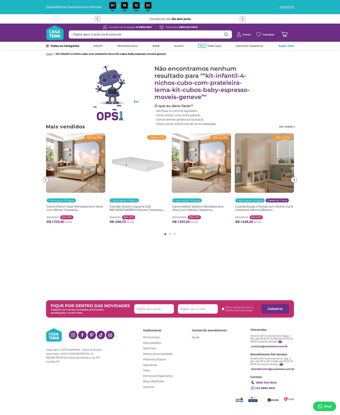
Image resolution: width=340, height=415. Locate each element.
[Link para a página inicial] (49, 54)
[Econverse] (273, 399)
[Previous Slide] (46, 180)
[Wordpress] (110, 335)
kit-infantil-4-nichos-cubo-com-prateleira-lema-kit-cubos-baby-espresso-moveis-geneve (111, 54)
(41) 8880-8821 (265, 388)
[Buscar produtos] (226, 34)
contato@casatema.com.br (269, 346)
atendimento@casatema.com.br (273, 369)
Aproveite (287, 7)
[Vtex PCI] (253, 399)
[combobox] (150, 34)
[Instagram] (73, 335)
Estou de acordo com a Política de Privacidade (239, 309)
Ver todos (286, 126)
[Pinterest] (91, 335)
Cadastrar (275, 309)
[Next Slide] (294, 180)
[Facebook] (82, 335)
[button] (165, 234)
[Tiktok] (101, 335)
